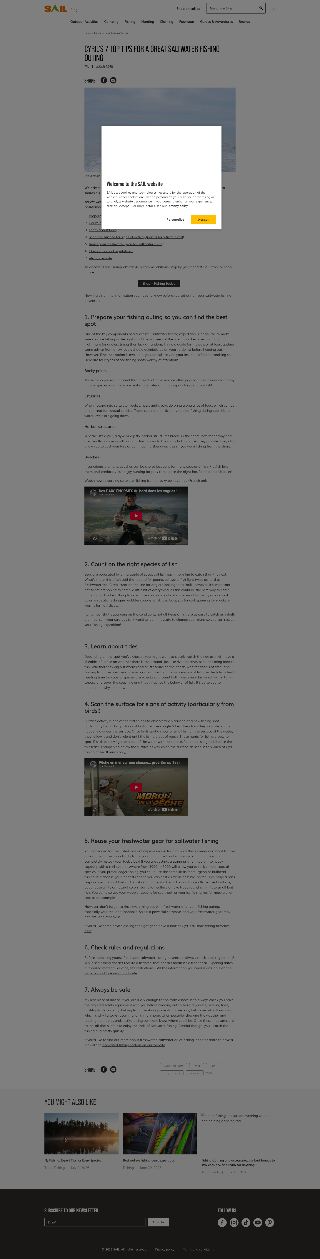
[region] (161, 177)
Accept (203, 219)
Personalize (175, 219)
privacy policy (178, 206)
